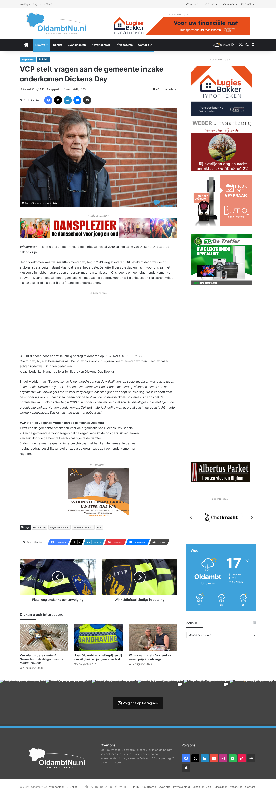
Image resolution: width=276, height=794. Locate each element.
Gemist (57, 44)
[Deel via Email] (87, 100)
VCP (99, 527)
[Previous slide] (191, 517)
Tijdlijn (135, 786)
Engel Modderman (59, 527)
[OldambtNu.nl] (57, 23)
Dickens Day (39, 527)
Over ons (208, 4)
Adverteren (149, 786)
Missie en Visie (202, 786)
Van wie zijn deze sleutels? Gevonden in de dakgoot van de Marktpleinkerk (41, 659)
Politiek (43, 59)
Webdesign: (57, 786)
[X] (58, 100)
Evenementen (77, 44)
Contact (246, 4)
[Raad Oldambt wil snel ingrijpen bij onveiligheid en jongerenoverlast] (98, 637)
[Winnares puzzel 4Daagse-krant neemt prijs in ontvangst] (153, 637)
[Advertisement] (98, 324)
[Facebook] (48, 100)
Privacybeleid (181, 786)
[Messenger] (77, 100)
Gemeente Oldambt (83, 527)
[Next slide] (251, 517)
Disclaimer (227, 4)
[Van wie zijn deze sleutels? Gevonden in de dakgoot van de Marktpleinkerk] (44, 637)
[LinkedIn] (68, 100)
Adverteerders (101, 44)
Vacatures (192, 4)
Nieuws (40, 44)
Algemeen (28, 59)
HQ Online (71, 786)
